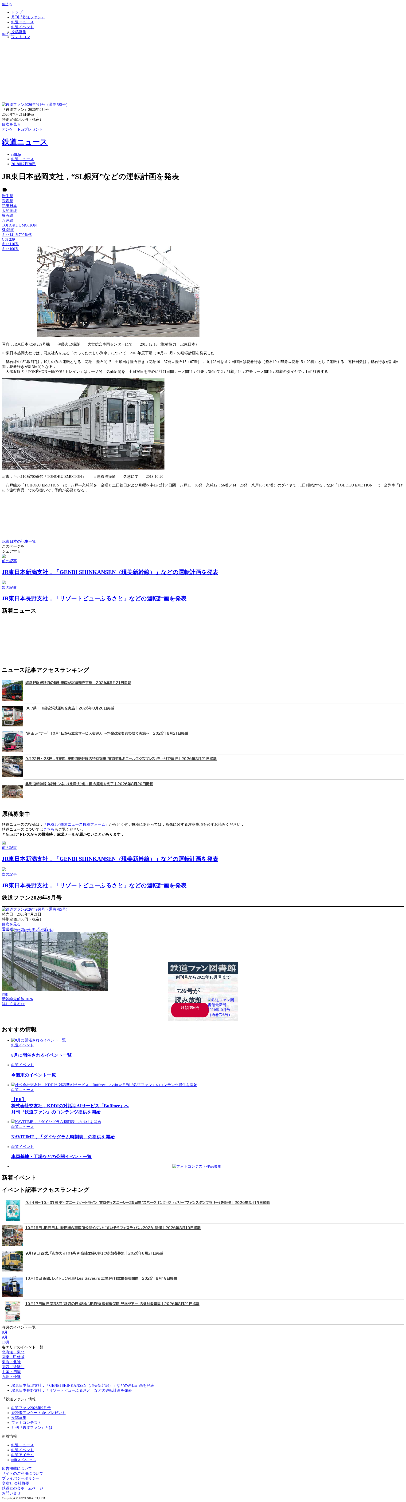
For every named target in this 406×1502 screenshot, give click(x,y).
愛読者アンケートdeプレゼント (28, 929)
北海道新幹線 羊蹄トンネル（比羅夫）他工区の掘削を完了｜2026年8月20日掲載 (89, 784)
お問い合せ (11, 1493)
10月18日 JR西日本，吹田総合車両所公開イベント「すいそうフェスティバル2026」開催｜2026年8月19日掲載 (113, 1228)
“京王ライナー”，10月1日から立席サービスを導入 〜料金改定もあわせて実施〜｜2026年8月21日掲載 (106, 733)
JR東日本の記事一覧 (19, 541)
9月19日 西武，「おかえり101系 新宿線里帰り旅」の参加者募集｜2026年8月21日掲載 (94, 1253)
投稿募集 (18, 32)
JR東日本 (9, 206)
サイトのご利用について (22, 1473)
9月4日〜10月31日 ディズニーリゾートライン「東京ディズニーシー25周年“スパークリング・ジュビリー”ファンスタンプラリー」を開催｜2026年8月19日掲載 (147, 1202)
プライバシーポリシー (20, 1478)
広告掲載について (17, 1468)
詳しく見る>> (13, 1004)
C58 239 (8, 239)
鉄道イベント (22, 27)
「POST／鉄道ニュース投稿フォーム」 (76, 824)
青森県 (7, 201)
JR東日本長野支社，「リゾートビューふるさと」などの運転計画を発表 (71, 1390)
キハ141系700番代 (17, 235)
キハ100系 (10, 249)
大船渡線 (9, 211)
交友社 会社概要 (15, 1483)
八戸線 (7, 221)
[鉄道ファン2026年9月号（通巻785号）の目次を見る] (36, 105)
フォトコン (20, 37)
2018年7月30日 (23, 164)
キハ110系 (10, 244)
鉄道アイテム (22, 1455)
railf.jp (7, 4)
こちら (49, 829)
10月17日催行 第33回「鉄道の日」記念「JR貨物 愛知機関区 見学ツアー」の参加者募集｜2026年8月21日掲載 (112, 1304)
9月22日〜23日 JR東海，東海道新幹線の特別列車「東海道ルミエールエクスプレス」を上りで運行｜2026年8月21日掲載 (121, 759)
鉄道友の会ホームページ (22, 1488)
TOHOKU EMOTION (19, 225)
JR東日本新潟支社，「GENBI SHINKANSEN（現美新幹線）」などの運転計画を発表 (82, 1385)
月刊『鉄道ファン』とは (32, 1428)
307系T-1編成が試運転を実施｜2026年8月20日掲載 (69, 708)
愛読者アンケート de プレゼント (38, 1413)
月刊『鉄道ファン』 (28, 17)
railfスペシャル (23, 1460)
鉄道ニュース (22, 22)
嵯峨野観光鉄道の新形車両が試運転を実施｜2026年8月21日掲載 (78, 683)
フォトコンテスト (26, 1423)
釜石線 (7, 216)
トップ (17, 12)
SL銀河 (8, 230)
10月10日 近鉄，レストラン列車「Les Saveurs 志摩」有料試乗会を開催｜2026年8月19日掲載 (101, 1278)
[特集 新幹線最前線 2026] (55, 990)
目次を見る (11, 924)
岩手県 (7, 196)
